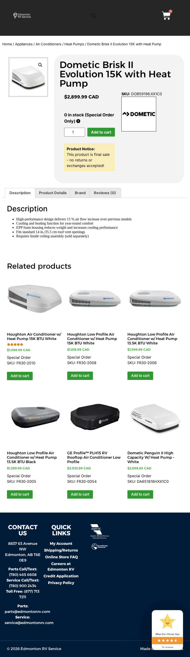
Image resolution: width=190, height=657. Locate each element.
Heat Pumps (74, 44)
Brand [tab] (80, 192)
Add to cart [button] (20, 376)
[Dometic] (138, 115)
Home (7, 44)
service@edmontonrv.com (29, 623)
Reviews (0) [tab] (105, 192)
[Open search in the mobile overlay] (93, 15)
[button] (40, 65)
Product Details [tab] (53, 192)
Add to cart (101, 132)
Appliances (24, 44)
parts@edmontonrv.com (27, 611)
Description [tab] (20, 192)
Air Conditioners (48, 44)
